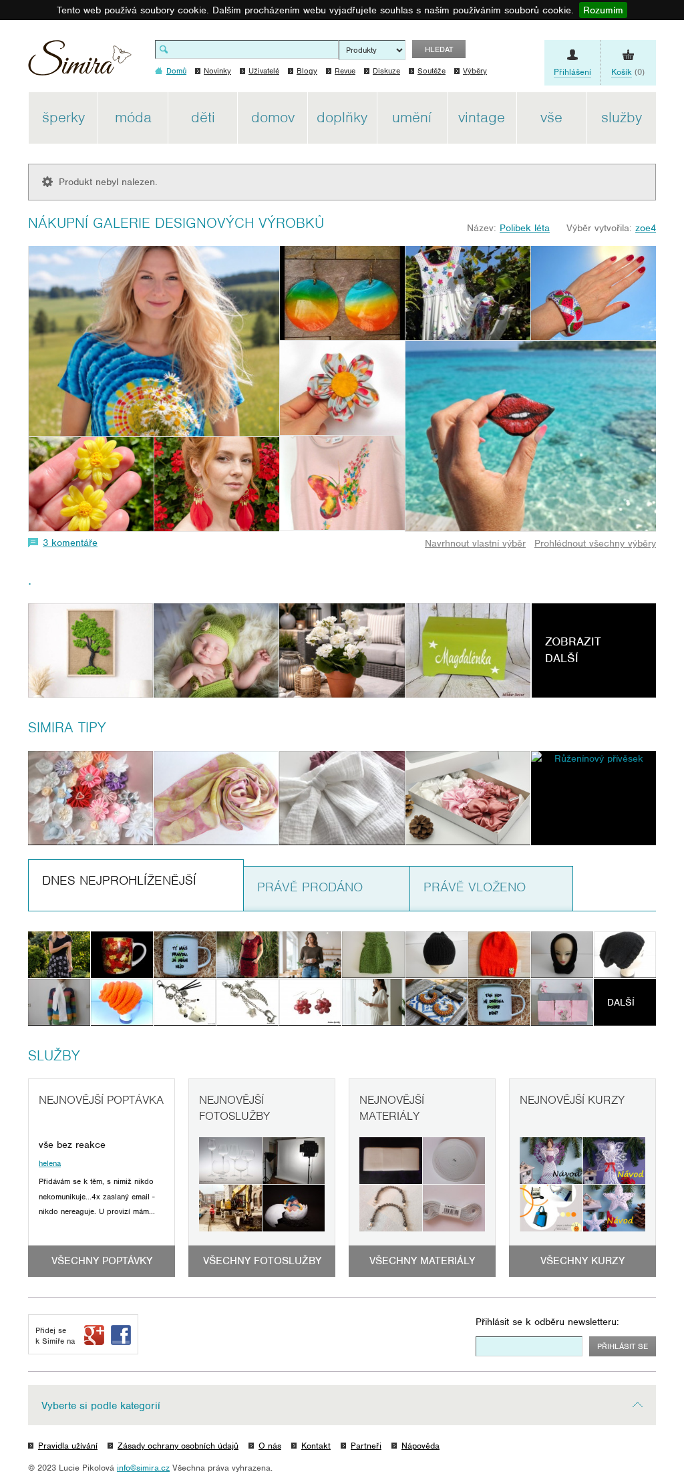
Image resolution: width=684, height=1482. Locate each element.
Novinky (217, 70)
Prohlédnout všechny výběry (595, 543)
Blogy (307, 70)
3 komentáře (70, 543)
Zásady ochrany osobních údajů (178, 1445)
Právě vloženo (474, 887)
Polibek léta (525, 228)
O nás (270, 1445)
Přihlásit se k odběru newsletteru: (547, 1322)
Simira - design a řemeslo (80, 62)
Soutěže (431, 70)
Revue (345, 70)
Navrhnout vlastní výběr (475, 543)
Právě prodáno (310, 887)
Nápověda (420, 1445)
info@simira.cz (143, 1467)
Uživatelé (263, 70)
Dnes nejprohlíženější (119, 880)
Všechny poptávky (101, 1261)
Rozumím (603, 10)
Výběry (475, 70)
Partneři (366, 1445)
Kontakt (316, 1445)
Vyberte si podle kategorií (100, 1406)
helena (50, 1163)
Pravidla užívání (68, 1445)
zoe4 (645, 228)
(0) (628, 72)
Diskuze (386, 70)
